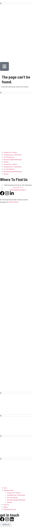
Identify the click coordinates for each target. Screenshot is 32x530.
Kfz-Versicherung (9, 157)
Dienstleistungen (9, 490)
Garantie (6, 162)
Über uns (6, 505)
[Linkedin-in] (12, 193)
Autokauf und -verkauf (10, 152)
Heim (5, 488)
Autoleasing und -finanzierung (12, 155)
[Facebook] (2, 193)
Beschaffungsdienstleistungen (13, 159)
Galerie (6, 507)
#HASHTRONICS (13, 202)
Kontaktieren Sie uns (10, 509)
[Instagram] (7, 193)
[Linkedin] (12, 519)
